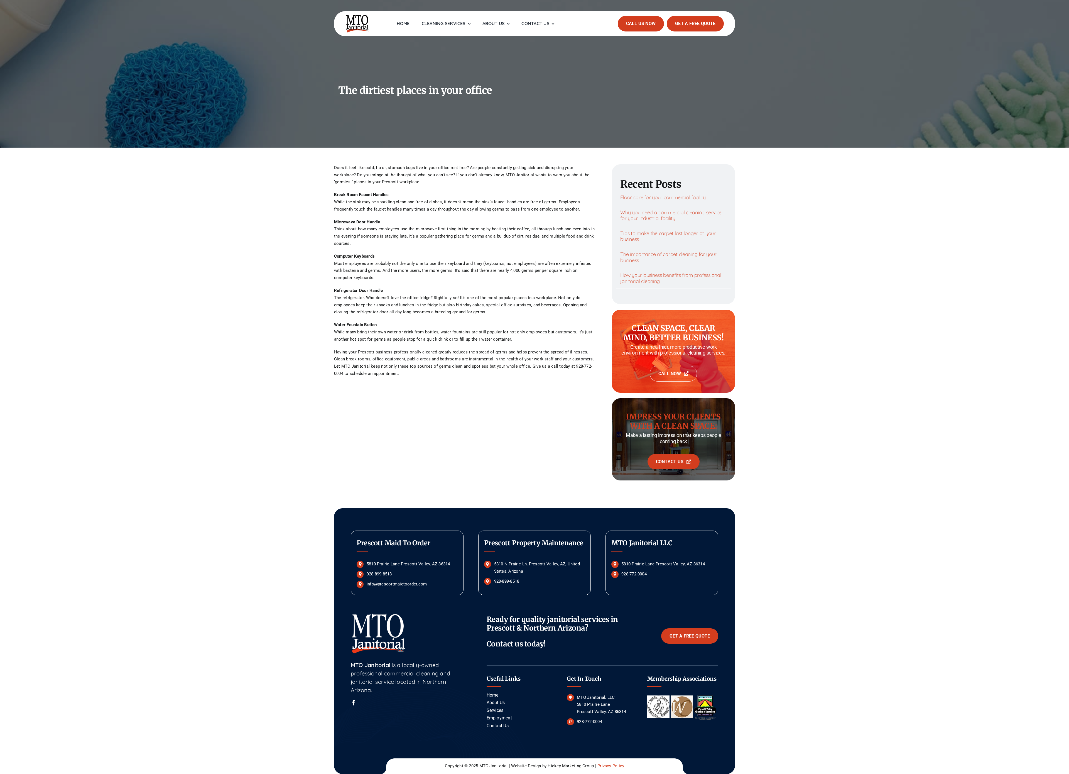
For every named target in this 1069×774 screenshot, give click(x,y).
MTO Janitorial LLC (642, 543)
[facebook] (353, 702)
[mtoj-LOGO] (357, 15)
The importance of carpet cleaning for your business (668, 257)
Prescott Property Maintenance (533, 543)
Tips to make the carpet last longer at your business (667, 236)
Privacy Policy (610, 765)
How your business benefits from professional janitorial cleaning (670, 278)
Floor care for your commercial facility (662, 197)
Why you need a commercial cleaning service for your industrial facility (671, 215)
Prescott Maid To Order (393, 543)
